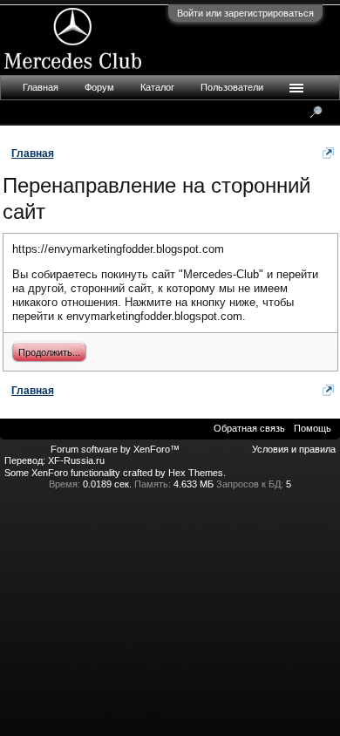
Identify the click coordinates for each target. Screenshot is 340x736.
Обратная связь (249, 428)
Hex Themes (195, 472)
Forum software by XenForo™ (115, 449)
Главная (40, 87)
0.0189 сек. (107, 484)
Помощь (312, 428)
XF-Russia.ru (76, 460)
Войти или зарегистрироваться (245, 13)
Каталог (157, 87)
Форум (99, 87)
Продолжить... (49, 352)
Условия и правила (294, 449)
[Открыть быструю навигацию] (328, 153)
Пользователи (232, 87)
